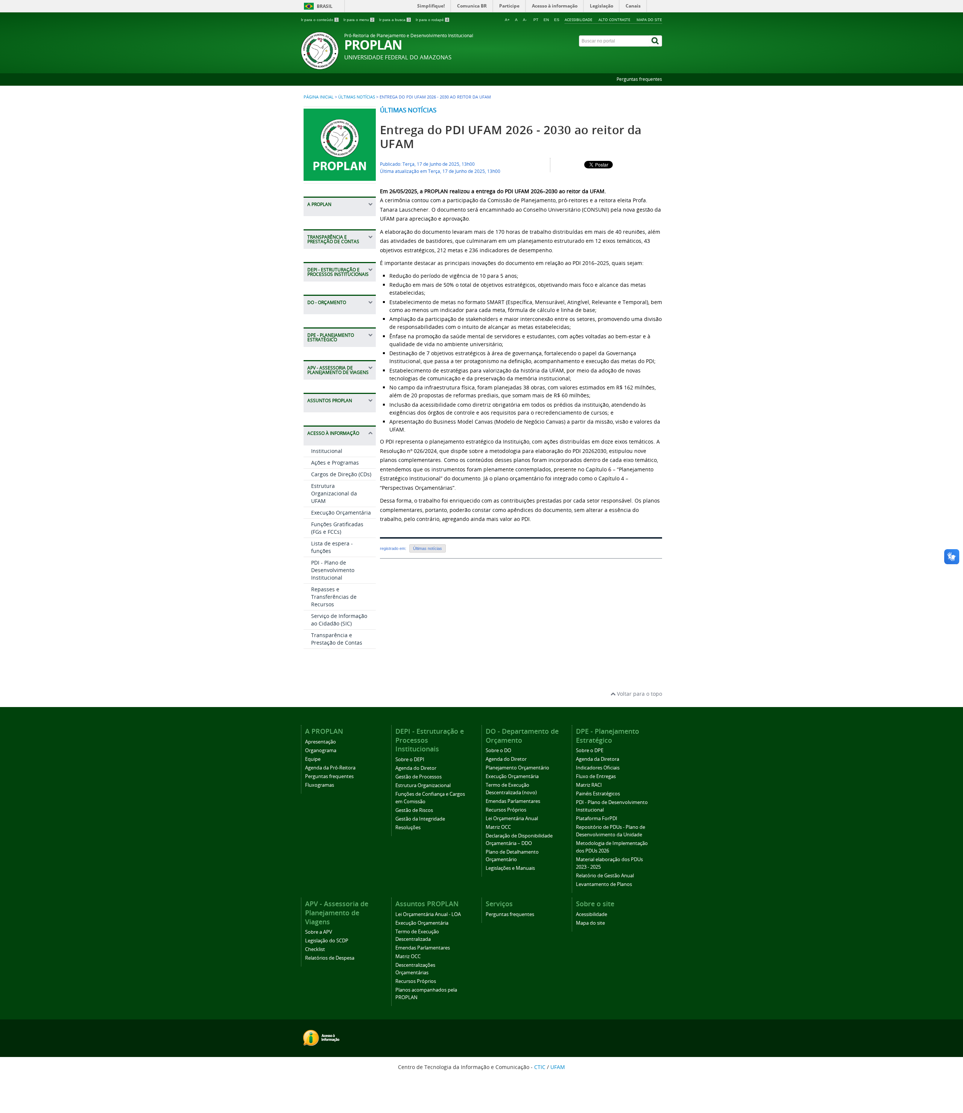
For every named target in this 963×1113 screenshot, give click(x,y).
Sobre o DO (498, 750)
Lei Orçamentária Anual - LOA (428, 914)
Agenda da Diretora (597, 759)
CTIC (539, 1067)
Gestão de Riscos (414, 810)
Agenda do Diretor (415, 768)
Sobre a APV (318, 932)
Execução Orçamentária (341, 512)
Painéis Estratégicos (598, 793)
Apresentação (320, 742)
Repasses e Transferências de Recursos (334, 597)
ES (556, 20)
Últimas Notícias (356, 97)
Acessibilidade (578, 19)
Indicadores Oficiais (598, 768)
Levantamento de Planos (604, 884)
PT (535, 20)
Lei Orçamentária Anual (512, 818)
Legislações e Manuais (510, 868)
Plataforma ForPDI (596, 818)
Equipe (312, 759)
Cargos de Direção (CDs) (341, 474)
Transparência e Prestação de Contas (336, 638)
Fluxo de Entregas (596, 776)
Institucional (326, 450)
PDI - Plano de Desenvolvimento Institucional (332, 570)
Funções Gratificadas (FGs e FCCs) (337, 528)
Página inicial (319, 97)
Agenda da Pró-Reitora (330, 768)
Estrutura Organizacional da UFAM (334, 493)
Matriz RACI (589, 785)
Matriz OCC (498, 827)
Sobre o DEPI (409, 759)
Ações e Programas (335, 462)
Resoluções (408, 827)
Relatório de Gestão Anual (605, 875)
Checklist (315, 949)
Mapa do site (649, 19)
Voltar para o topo (638, 693)
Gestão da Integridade (420, 819)
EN (546, 20)
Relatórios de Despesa (329, 958)
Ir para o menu (358, 20)
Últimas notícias (408, 110)
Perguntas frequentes (639, 79)
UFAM (557, 1067)
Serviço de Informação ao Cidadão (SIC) (339, 619)
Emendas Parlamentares (513, 801)
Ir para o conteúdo (319, 20)
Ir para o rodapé (432, 20)
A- (525, 20)
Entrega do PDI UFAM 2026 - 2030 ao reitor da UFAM (511, 136)
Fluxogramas (319, 785)
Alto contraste (614, 19)
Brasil (325, 6)
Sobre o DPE (589, 750)
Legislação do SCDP (326, 940)
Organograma (320, 750)
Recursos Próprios (506, 810)
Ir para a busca (394, 20)
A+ (507, 20)
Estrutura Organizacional (423, 785)
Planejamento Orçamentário (517, 768)
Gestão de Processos (418, 777)
